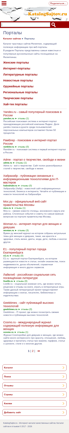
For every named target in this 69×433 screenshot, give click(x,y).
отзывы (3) (23, 230)
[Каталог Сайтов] (34, 14)
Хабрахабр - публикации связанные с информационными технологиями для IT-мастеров (31, 179)
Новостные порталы (18, 80)
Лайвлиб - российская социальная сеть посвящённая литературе (29, 276)
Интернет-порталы (16, 68)
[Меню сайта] (4, 1)
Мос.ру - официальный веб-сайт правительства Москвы (25, 203)
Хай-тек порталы (15, 104)
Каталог (8, 367)
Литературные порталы (20, 74)
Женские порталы (16, 62)
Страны (8, 394)
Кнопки (8, 403)
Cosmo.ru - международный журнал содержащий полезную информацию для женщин (31, 326)
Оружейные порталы (18, 86)
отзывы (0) (23, 146)
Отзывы (8, 385)
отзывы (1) (23, 118)
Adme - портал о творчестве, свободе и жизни (34, 159)
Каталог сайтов (12, 38)
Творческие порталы (18, 98)
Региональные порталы (20, 92)
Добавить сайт (12, 412)
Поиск (7, 376)
